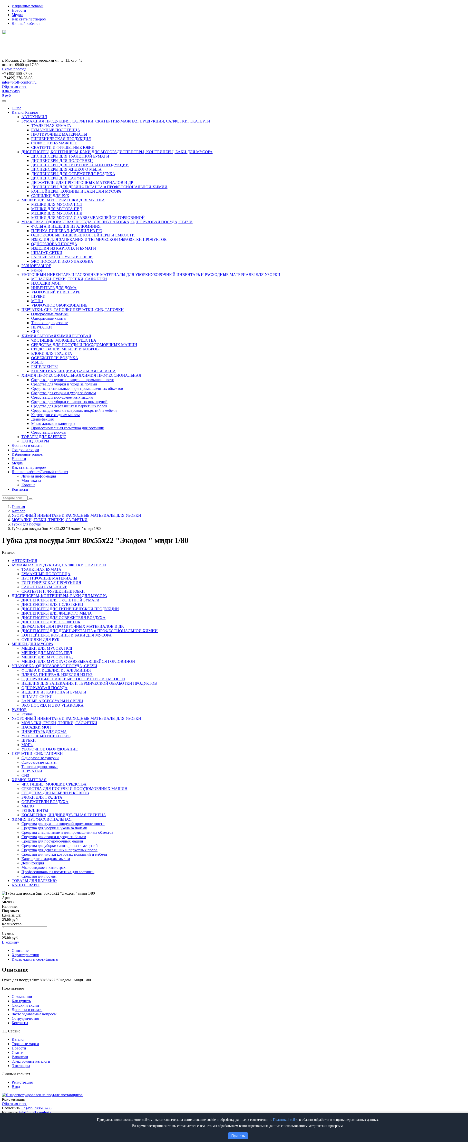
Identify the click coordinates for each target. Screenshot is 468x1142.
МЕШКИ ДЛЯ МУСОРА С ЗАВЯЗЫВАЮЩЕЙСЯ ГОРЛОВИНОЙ (88, 217)
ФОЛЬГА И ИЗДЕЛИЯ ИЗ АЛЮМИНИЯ (66, 226)
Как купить (21, 1001)
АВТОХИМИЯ (34, 117)
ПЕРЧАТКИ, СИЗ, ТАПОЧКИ (47, 310)
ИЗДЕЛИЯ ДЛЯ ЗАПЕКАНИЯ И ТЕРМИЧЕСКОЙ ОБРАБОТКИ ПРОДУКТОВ (99, 239)
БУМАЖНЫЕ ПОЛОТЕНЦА (55, 130)
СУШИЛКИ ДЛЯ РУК (50, 196)
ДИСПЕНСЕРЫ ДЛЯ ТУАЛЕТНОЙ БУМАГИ (70, 156)
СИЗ (35, 331)
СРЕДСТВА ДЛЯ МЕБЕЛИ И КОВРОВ (65, 349)
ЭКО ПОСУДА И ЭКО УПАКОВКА (62, 261)
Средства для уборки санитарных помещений (69, 402)
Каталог (18, 112)
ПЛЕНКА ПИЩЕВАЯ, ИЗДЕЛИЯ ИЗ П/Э (66, 231)
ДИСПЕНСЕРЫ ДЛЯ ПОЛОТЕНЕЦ (62, 161)
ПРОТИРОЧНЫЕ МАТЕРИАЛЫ (59, 134)
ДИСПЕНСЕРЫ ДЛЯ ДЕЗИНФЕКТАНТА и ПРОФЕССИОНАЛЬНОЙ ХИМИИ (99, 187)
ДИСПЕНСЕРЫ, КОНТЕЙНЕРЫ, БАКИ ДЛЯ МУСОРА (69, 152)
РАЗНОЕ (28, 266)
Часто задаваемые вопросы (34, 1014)
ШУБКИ (38, 296)
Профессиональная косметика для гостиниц (67, 428)
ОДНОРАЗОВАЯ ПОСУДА (54, 244)
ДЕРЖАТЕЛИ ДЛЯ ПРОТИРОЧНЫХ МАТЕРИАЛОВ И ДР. (82, 182)
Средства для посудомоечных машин (62, 397)
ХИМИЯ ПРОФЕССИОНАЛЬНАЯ (51, 375)
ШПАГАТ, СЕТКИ (46, 253)
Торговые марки (25, 1044)
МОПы (37, 301)
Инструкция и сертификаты (35, 959)
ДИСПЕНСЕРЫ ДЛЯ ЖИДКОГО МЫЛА (66, 169)
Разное (36, 270)
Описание (20, 950)
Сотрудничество (25, 1018)
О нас (16, 108)
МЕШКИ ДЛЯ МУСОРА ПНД (56, 213)
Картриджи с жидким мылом (55, 415)
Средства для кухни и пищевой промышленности (72, 380)
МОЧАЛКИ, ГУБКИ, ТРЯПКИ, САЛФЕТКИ (69, 279)
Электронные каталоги (31, 1061)
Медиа (17, 15)
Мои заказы (31, 480)
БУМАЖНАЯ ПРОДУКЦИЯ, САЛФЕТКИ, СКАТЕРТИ (68, 121)
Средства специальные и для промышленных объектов (77, 388)
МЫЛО (37, 362)
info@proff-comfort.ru (19, 82)
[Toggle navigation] (4, 101)
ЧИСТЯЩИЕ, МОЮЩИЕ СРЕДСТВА (63, 340)
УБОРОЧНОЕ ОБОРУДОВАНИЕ (59, 305)
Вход (16, 1087)
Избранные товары (27, 6)
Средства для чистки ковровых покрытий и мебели (74, 410)
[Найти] (30, 499)
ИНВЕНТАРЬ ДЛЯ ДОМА (54, 288)
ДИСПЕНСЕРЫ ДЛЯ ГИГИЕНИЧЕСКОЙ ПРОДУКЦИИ (80, 165)
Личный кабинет (26, 23)
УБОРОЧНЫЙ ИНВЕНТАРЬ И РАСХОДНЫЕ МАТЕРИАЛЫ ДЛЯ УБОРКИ (86, 274)
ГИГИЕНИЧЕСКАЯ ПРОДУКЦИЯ (61, 139)
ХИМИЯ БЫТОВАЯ (38, 336)
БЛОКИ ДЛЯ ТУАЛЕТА (51, 353)
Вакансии (20, 1057)
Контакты (20, 489)
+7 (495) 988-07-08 (36, 1108)
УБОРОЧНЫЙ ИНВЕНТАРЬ (55, 292)
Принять (238, 1136)
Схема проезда (14, 69)
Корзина (28, 485)
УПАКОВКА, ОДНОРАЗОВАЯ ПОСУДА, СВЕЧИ (64, 222)
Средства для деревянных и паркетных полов (69, 406)
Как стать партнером (29, 19)
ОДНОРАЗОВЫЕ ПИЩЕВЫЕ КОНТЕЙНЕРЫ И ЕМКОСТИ (83, 235)
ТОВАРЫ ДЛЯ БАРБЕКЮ (43, 437)
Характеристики (25, 955)
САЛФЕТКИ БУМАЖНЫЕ (54, 143)
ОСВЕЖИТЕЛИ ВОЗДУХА (54, 358)
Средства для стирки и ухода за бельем (63, 393)
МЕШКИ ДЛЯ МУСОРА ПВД (56, 209)
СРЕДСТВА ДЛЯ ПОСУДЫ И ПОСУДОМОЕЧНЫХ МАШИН (84, 345)
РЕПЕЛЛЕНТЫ (44, 367)
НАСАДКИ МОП (46, 283)
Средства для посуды (48, 432)
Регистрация (22, 1082)
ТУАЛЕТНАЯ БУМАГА (51, 125)
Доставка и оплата (27, 445)
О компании (22, 996)
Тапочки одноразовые (49, 323)
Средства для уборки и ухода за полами (64, 384)
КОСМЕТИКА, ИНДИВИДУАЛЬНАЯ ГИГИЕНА (73, 371)
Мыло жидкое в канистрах (53, 423)
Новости (19, 10)
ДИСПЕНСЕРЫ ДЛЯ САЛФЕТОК (60, 178)
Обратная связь (14, 86)
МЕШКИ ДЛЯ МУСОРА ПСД (56, 204)
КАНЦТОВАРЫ (35, 441)
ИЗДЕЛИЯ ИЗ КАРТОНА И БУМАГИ (63, 248)
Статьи (17, 1052)
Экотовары (21, 1066)
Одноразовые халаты (48, 318)
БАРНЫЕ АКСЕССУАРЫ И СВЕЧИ (62, 257)
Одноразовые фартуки (49, 314)
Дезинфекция (42, 419)
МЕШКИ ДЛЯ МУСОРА (42, 200)
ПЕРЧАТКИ (41, 327)
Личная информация (38, 476)
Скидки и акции (25, 450)
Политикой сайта (285, 1120)
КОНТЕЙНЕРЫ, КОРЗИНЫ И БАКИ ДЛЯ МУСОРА (76, 191)
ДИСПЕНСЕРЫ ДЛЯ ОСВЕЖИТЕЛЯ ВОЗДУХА (73, 174)
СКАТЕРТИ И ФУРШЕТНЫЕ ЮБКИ (63, 147)
